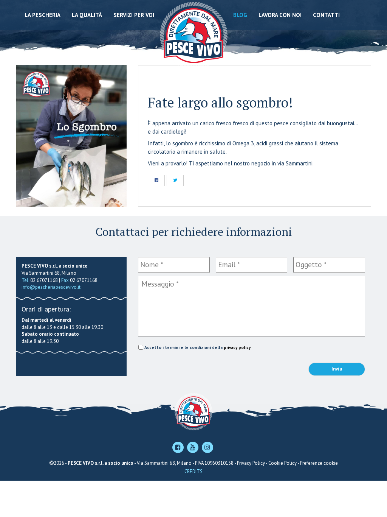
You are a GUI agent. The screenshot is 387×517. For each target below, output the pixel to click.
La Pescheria (42, 15)
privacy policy (237, 347)
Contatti (326, 15)
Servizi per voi (133, 15)
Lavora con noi (280, 15)
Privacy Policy (251, 463)
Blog (240, 15)
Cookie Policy (282, 463)
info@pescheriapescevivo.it (51, 287)
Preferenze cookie (319, 463)
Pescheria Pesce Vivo (194, 35)
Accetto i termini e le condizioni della (197, 347)
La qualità (87, 15)
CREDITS (193, 471)
